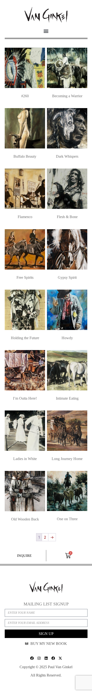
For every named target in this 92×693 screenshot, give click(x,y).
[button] (46, 31)
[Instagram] (38, 658)
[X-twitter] (60, 658)
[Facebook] (31, 658)
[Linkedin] (46, 658)
